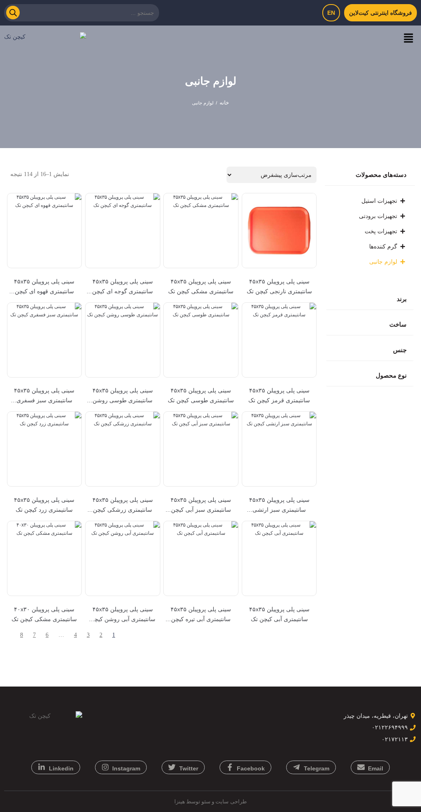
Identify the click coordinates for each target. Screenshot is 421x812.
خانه (224, 103)
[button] (408, 39)
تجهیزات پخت (381, 231)
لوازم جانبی (383, 261)
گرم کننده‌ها (383, 246)
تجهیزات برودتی (378, 216)
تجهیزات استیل (379, 200)
